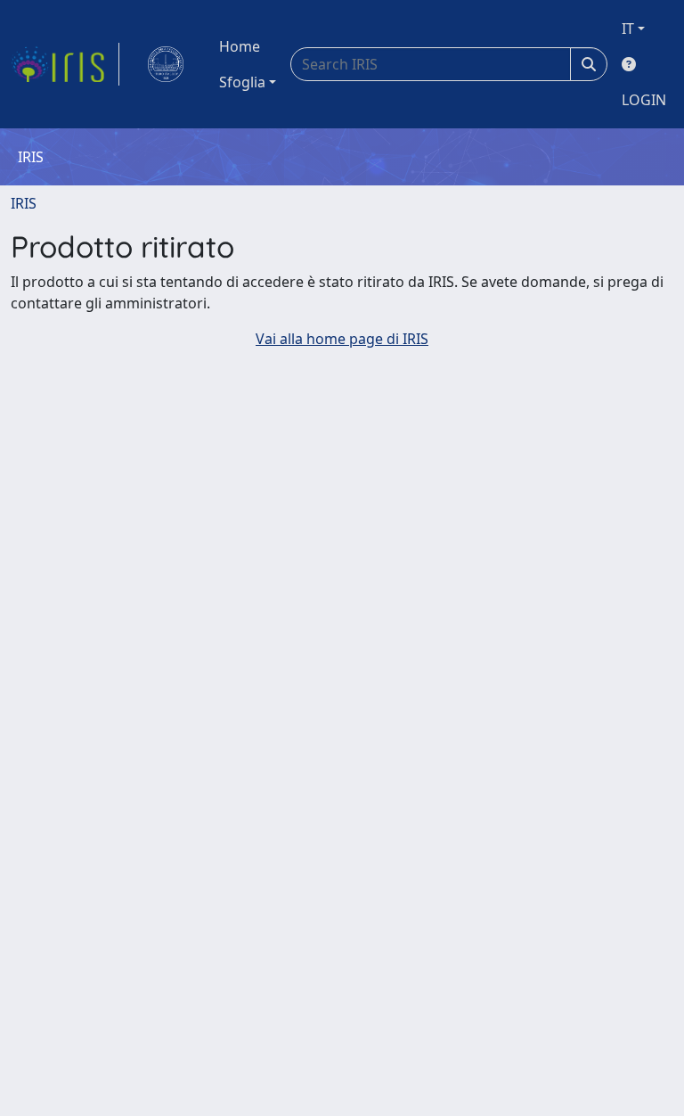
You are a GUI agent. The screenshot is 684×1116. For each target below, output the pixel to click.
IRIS (24, 203)
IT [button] (628, 28)
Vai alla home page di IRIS (342, 339)
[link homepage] (65, 64)
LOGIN (644, 100)
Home (239, 46)
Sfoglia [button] (242, 82)
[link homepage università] (166, 64)
